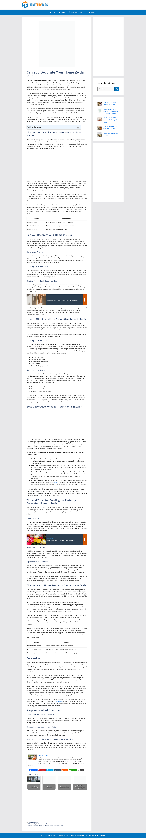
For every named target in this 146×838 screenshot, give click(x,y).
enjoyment (59, 701)
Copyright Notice (63, 835)
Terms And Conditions (84, 835)
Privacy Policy (73, 835)
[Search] (116, 89)
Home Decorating (33, 822)
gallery (56, 482)
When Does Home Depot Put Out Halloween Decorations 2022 (45, 826)
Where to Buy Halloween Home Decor (39, 824)
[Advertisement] (93, 4)
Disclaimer (95, 835)
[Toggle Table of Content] (77, 127)
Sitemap (102, 835)
